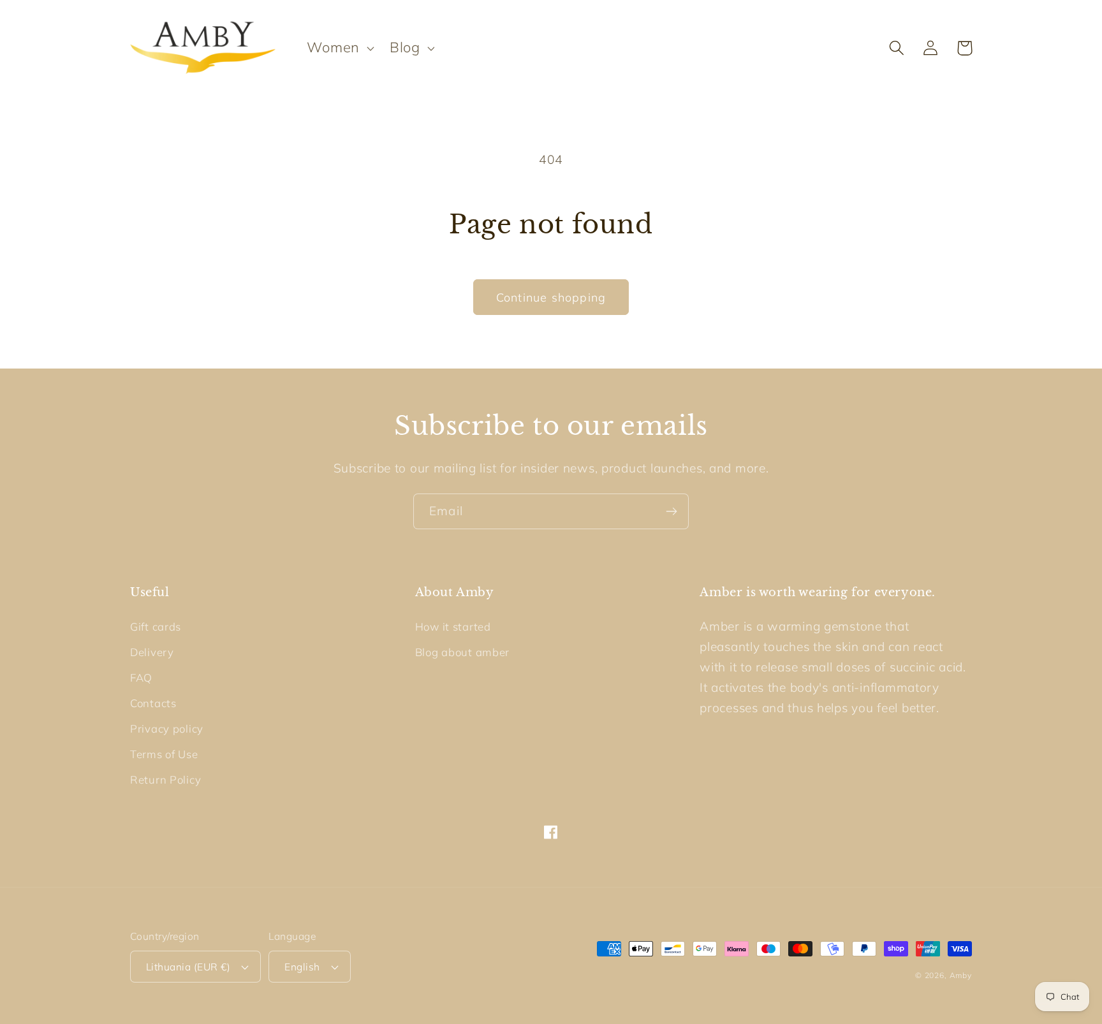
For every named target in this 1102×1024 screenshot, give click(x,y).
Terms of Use (164, 754)
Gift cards (155, 626)
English (302, 966)
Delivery (152, 652)
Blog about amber (462, 652)
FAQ (141, 677)
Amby (961, 975)
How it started (453, 626)
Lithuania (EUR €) (188, 966)
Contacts (153, 703)
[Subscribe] (671, 511)
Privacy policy (166, 728)
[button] (339, 48)
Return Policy (165, 779)
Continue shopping (551, 297)
